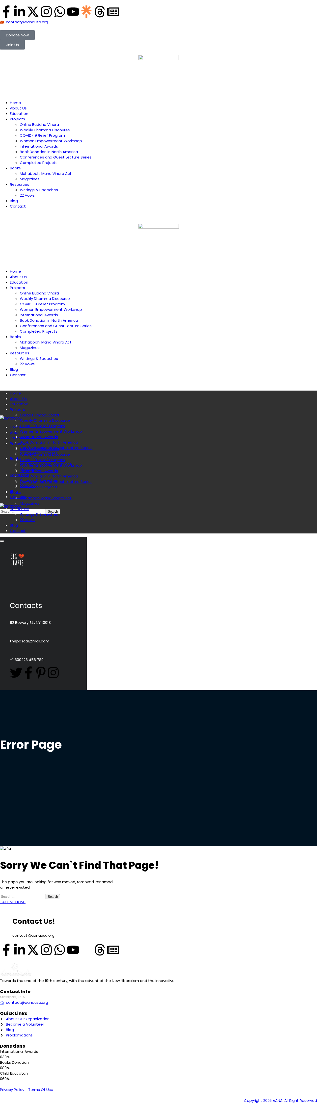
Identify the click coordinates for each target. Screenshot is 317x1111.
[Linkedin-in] (19, 11)
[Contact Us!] (6, 916)
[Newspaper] (113, 11)
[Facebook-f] (6, 11)
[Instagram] (46, 11)
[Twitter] (16, 672)
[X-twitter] (33, 11)
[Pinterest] (41, 672)
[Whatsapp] (59, 11)
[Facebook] (28, 672)
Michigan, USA (12, 997)
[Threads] (100, 11)
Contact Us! (33, 921)
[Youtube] (73, 11)
